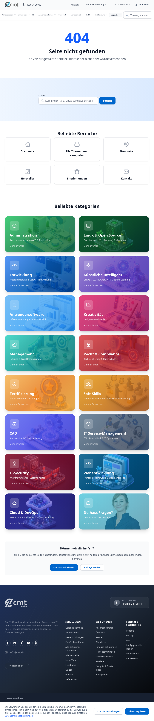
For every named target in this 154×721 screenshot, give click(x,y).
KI (33, 15)
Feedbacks (70, 665)
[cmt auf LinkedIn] (14, 643)
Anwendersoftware (45, 15)
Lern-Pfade (70, 660)
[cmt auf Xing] (21, 643)
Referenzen (71, 679)
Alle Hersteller (72, 655)
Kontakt (75, 4)
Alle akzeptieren (137, 711)
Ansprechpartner (104, 627)
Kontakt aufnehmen (63, 567)
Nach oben (17, 665)
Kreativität (62, 15)
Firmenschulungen (105, 651)
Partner (99, 637)
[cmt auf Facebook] (8, 643)
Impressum (132, 658)
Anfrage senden (92, 567)
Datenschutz (132, 653)
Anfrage (130, 635)
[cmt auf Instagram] (35, 643)
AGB (128, 640)
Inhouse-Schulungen (106, 647)
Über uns (100, 632)
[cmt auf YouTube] (28, 643)
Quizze (68, 669)
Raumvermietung (95, 4)
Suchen (107, 100)
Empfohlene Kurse (74, 642)
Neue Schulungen (74, 637)
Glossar (69, 674)
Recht (88, 15)
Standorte (101, 642)
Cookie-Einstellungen (108, 711)
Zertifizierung (100, 15)
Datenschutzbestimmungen (19, 715)
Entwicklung (22, 15)
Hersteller (114, 15)
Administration (7, 15)
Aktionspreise (72, 632)
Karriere (100, 661)
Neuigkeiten (102, 674)
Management (76, 15)
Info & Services (120, 4)
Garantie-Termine (74, 627)
